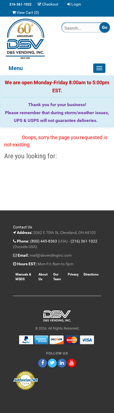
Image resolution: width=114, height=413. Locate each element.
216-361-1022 (20, 4)
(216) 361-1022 (84, 241)
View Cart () (28, 12)
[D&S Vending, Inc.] (28, 39)
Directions (91, 274)
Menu (16, 68)
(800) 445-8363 (43, 241)
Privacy (73, 274)
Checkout (50, 4)
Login (76, 4)
